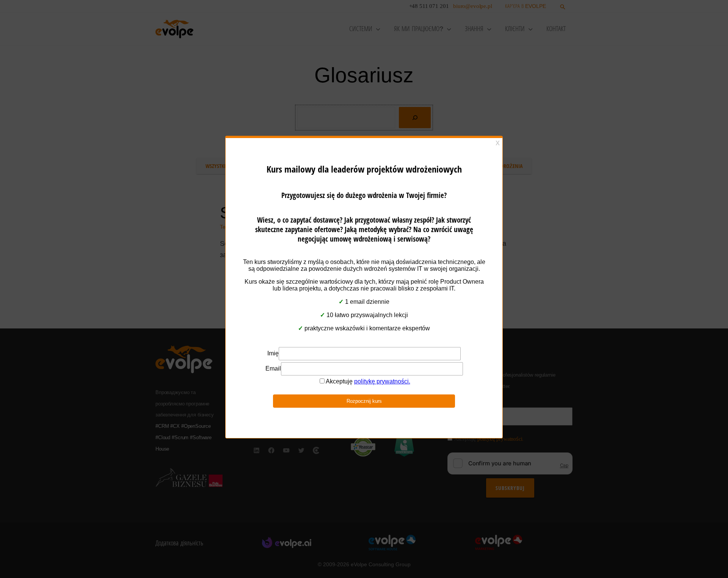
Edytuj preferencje (419, 313)
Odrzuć (352, 313)
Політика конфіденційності (360, 332)
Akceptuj (297, 313)
